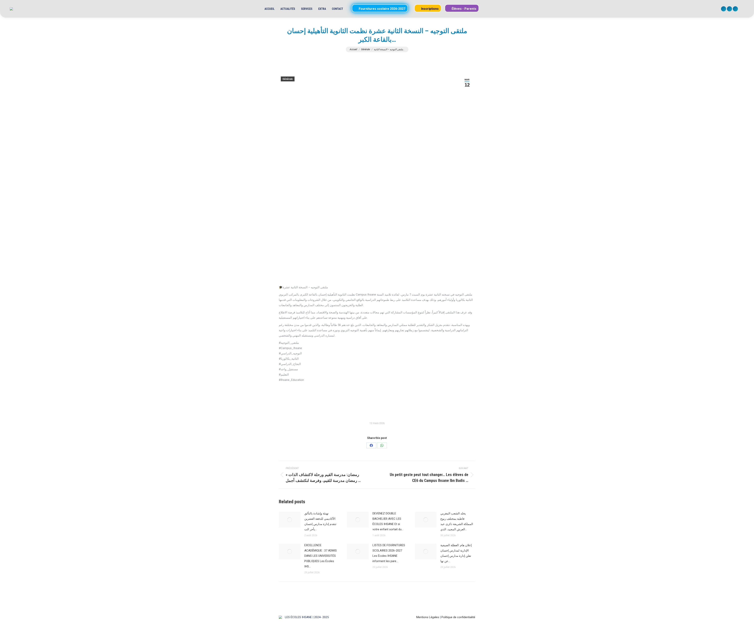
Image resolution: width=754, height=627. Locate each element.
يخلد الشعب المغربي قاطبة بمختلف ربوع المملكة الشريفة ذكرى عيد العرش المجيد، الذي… (456, 521)
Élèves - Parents (463, 9)
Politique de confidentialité (458, 617)
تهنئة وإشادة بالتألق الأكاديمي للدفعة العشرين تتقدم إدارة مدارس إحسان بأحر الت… (320, 521)
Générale (288, 79)
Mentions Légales (427, 617)
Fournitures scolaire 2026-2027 (381, 9)
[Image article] (289, 520)
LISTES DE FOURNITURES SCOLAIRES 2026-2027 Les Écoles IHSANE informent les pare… (388, 553)
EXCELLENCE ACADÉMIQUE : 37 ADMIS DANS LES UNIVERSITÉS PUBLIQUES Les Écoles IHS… (320, 555)
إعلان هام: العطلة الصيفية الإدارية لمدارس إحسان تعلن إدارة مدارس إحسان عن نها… (456, 553)
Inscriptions (429, 9)
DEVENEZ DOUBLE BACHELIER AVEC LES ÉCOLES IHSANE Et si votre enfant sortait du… (387, 521)
